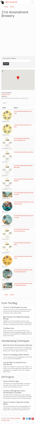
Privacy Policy (6, 420)
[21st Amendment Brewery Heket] (7, 156)
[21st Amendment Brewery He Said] (7, 115)
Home (6, 7)
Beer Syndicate (11, 2)
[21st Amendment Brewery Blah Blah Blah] (7, 169)
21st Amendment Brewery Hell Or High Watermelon (23, 271)
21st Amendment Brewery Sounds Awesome (22, 230)
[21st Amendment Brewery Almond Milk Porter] (7, 142)
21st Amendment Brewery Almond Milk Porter (22, 139)
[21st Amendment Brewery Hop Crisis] (7, 260)
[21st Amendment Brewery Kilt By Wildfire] (7, 183)
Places (12, 7)
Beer (4, 103)
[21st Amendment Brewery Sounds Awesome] (7, 233)
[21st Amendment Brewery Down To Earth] (7, 194)
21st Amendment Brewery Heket (23, 152)
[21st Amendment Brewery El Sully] (7, 247)
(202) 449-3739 (6, 94)
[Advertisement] (18, 36)
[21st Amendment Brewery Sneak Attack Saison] (7, 206)
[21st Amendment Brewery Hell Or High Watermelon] (7, 274)
